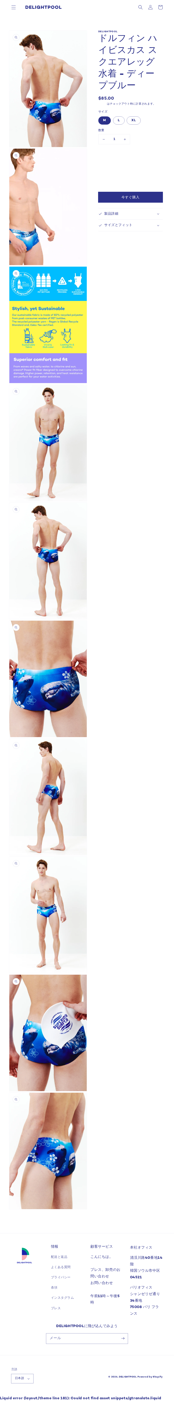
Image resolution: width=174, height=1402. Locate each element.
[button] (14, 7)
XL (133, 120)
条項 (54, 1287)
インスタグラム (62, 1298)
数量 (101, 130)
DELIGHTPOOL (128, 1377)
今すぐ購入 (130, 197)
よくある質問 (61, 1267)
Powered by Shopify (150, 1377)
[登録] (123, 1338)
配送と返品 (59, 1257)
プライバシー (61, 1277)
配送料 (102, 104)
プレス (56, 1308)
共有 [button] (107, 170)
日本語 (19, 1378)
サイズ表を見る (111, 156)
